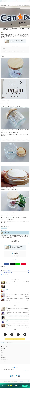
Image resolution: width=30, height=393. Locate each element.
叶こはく (3, 32)
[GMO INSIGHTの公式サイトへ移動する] (15, 367)
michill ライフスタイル (27, 296)
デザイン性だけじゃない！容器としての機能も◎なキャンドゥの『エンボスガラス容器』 (14, 51)
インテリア (11, 217)
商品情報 (4, 48)
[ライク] (29, 0)
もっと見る (15, 329)
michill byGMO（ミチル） (3, 5)
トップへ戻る (15, 259)
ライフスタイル (8, 5)
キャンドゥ (6, 103)
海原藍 (28, 310)
